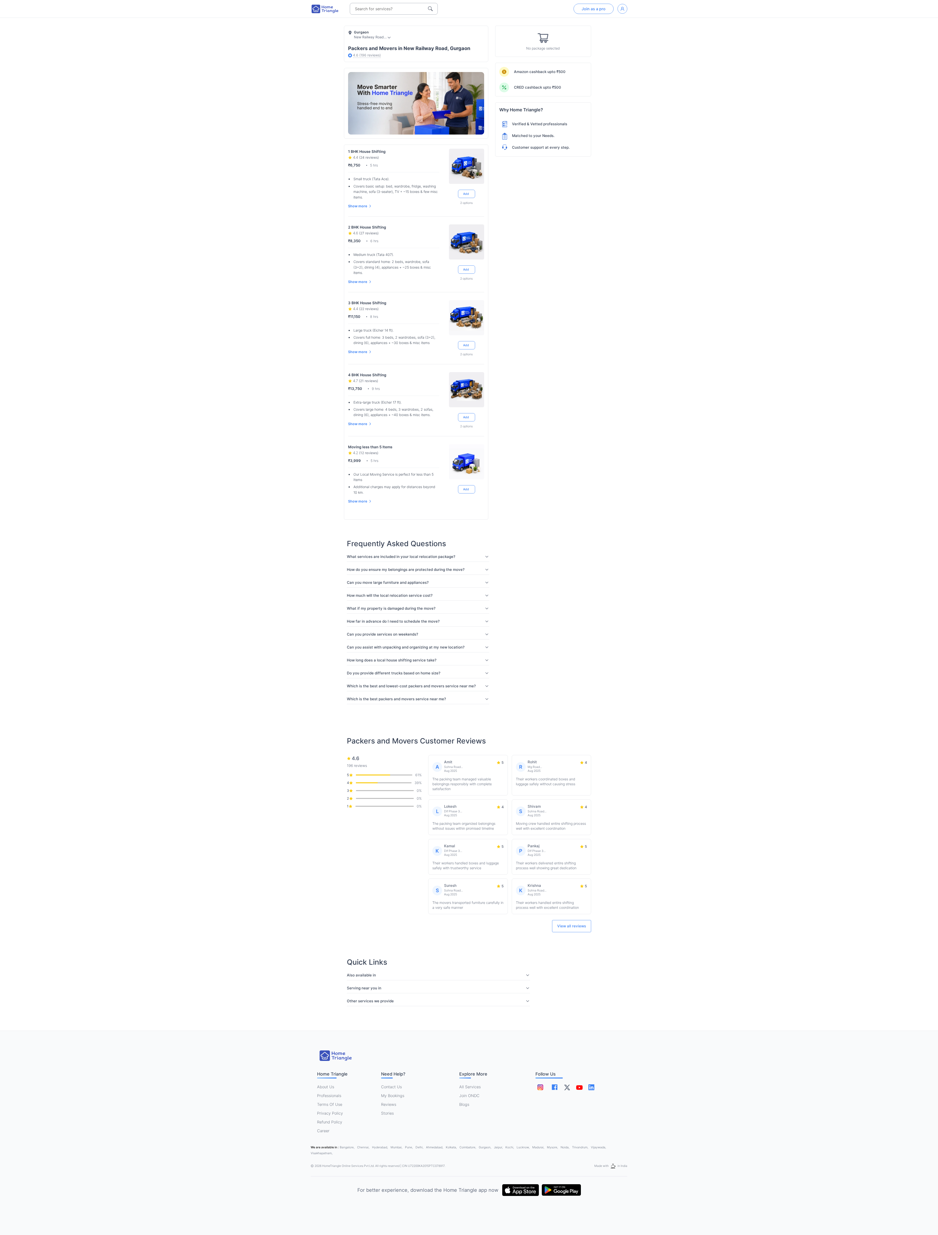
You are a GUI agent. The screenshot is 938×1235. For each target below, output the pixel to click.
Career (323, 1130)
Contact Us (391, 1086)
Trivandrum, (580, 1147)
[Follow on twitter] (567, 1087)
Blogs (464, 1104)
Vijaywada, (598, 1147)
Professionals (329, 1095)
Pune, (409, 1147)
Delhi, (420, 1147)
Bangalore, (347, 1147)
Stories (387, 1113)
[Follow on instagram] (540, 1087)
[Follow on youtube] (579, 1087)
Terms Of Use (329, 1104)
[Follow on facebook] (554, 1087)
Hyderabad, (380, 1147)
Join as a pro (594, 8)
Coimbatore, (468, 1147)
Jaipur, (498, 1147)
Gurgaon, (485, 1147)
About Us (325, 1086)
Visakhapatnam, (321, 1153)
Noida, (565, 1147)
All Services (470, 1086)
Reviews (388, 1104)
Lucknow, (523, 1147)
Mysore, (553, 1147)
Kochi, (510, 1147)
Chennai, (363, 1147)
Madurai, (538, 1147)
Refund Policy (329, 1122)
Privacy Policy (330, 1113)
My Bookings (392, 1095)
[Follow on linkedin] (591, 1087)
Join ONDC (469, 1095)
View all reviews (571, 926)
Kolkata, (452, 1147)
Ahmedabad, (435, 1147)
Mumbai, (397, 1147)
